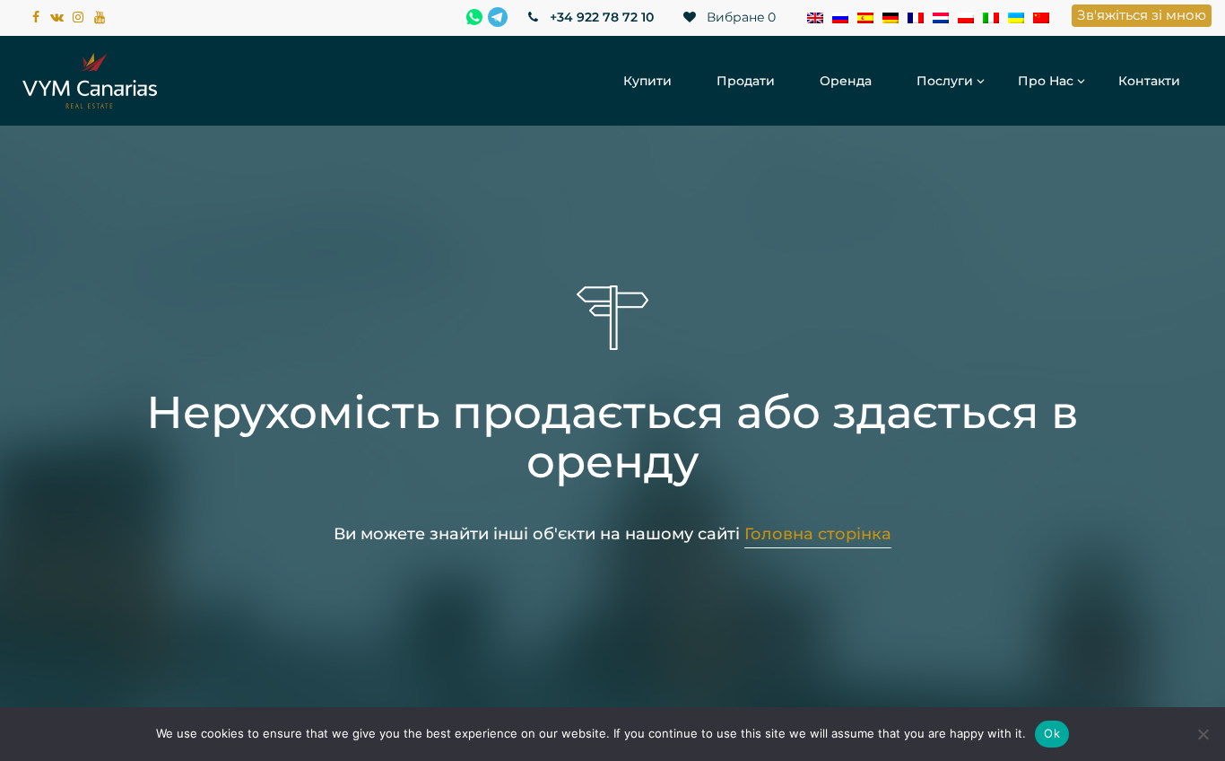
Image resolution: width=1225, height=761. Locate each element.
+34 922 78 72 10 (600, 17)
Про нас (1045, 81)
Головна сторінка (817, 534)
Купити (647, 81)
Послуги (945, 81)
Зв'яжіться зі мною (1141, 14)
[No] (1203, 734)
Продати (746, 81)
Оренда (846, 81)
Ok (1052, 733)
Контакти (1149, 81)
